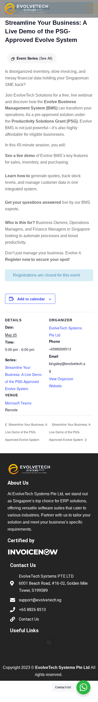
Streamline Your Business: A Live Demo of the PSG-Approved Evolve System (26, 432)
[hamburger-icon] (92, 9)
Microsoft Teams (18, 402)
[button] (49, 642)
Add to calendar (31, 298)
